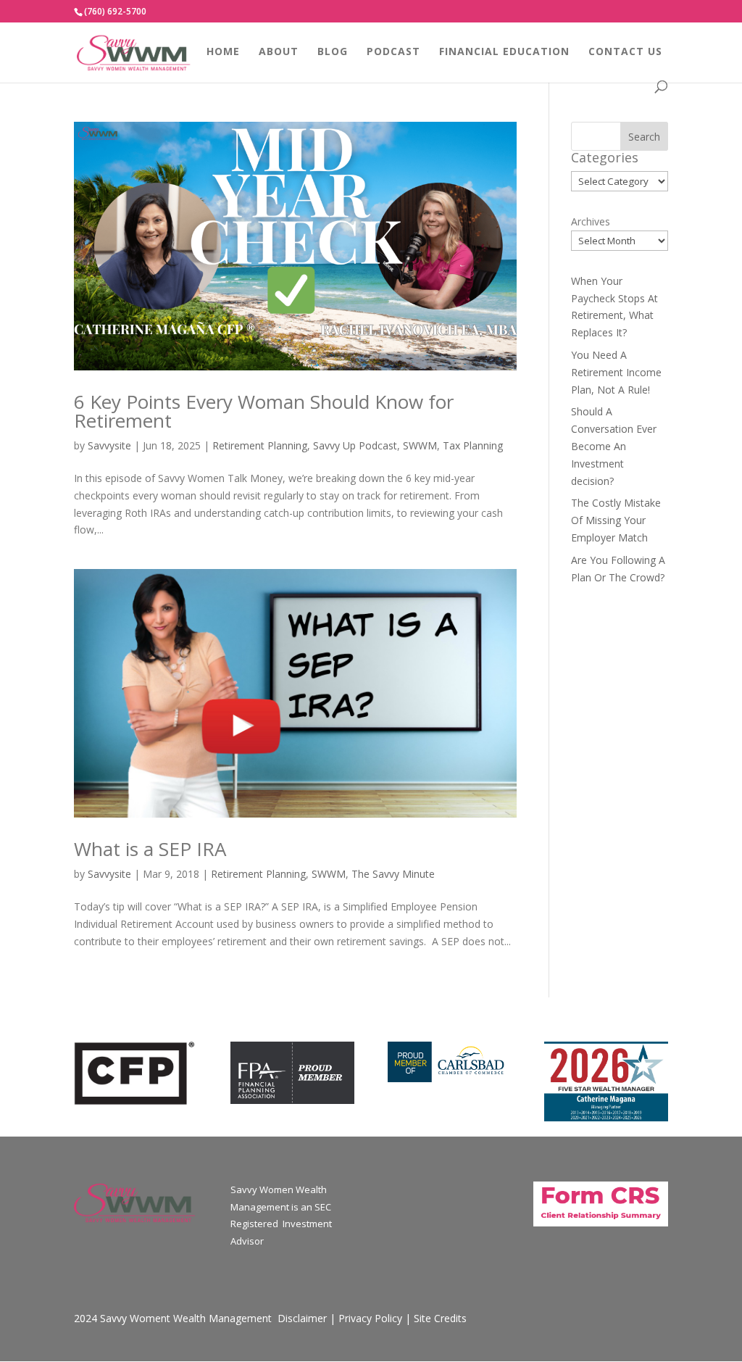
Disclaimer (302, 1318)
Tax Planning (473, 445)
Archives (590, 221)
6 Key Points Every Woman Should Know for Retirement (264, 411)
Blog (332, 52)
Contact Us (625, 52)
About (279, 52)
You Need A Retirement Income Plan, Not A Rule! (616, 372)
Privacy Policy (370, 1318)
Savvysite (109, 445)
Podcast (393, 52)
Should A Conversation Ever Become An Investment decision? (613, 445)
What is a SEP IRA (150, 849)
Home (223, 52)
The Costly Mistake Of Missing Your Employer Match (616, 520)
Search (644, 137)
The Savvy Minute (393, 874)
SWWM (420, 445)
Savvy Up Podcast (355, 445)
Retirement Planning (259, 445)
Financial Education (504, 52)
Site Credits (440, 1318)
